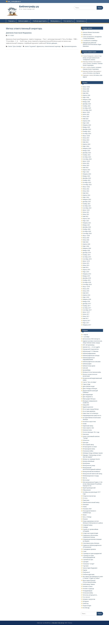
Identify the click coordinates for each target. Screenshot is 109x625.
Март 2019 (86, 271)
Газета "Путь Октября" (15, 46)
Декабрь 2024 (87, 129)
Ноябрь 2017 (86, 306)
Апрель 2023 (86, 169)
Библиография (23, 21)
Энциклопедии (87, 605)
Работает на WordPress (44, 623)
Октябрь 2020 (87, 231)
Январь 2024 (86, 150)
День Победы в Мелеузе (90, 388)
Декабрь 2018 (87, 278)
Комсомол (86, 434)
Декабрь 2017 (87, 303)
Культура (85, 442)
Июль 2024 (86, 138)
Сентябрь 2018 (87, 284)
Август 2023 (86, 161)
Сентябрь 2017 (87, 310)
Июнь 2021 (86, 214)
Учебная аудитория (39, 21)
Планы (85, 506)
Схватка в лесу (87, 34)
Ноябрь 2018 (86, 280)
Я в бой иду (86, 608)
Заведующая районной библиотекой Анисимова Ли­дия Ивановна (92, 44)
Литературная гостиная (90, 446)
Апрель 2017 (86, 320)
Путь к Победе (87, 517)
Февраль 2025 (87, 125)
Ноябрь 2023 (86, 155)
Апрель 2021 (86, 218)
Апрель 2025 (86, 121)
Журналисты (40, 46)
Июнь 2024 (86, 140)
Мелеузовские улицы (89, 465)
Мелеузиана (54, 21)
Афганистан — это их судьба (91, 347)
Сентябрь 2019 (87, 259)
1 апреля (85, 334)
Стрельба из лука (88, 559)
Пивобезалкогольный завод (91, 502)
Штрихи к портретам (89, 599)
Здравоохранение (88, 407)
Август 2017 (86, 312)
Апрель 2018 (86, 295)
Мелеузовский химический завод (92, 473)
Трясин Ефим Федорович (90, 568)
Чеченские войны (88, 593)
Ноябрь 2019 (86, 254)
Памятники (86, 500)
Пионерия (86, 504)
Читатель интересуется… (90, 595)
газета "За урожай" (30, 46)
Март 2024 (86, 146)
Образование (87, 490)
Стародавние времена (89, 549)
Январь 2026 (86, 101)
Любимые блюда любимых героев (93, 453)
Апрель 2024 (86, 144)
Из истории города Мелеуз (91, 409)
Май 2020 (85, 242)
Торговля (85, 566)
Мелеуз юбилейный (88, 461)
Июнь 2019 (86, 265)
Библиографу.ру (29, 6)
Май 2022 (85, 193)
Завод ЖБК (86, 405)
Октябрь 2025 (87, 108)
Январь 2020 (86, 250)
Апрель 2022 (86, 195)
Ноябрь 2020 (86, 229)
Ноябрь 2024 (86, 131)
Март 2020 (86, 246)
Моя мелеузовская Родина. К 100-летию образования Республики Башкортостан (93, 483)
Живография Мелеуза (89, 399)
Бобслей (85, 368)
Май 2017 (85, 318)
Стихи (84, 551)
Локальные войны (88, 451)
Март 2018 (86, 297)
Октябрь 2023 (87, 157)
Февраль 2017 (87, 325)
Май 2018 (85, 293)
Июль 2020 (86, 237)
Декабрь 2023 (87, 152)
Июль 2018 (86, 289)
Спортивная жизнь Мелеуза (91, 543)
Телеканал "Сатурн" (88, 564)
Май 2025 (85, 118)
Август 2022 (86, 186)
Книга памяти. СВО (88, 428)
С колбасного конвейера (90, 40)
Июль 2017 (86, 314)
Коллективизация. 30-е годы (91, 432)
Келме (85, 423)
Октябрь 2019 (87, 257)
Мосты (85, 478)
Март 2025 (86, 123)
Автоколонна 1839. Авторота (91, 339)
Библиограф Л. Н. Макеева (90, 351)
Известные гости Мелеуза (90, 413)
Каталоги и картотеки (89, 421)
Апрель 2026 (86, 95)
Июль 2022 (86, 189)
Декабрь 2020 (87, 227)
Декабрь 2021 (87, 201)
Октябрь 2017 (87, 308)
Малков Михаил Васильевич (91, 32)
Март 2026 (86, 97)
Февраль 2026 (87, 99)
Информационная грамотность (92, 415)
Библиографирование (89, 353)
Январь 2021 (86, 225)
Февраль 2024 (87, 148)
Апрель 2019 (86, 269)
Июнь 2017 (86, 316)
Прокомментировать (70, 46)
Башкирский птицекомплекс (91, 349)
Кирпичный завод (88, 426)
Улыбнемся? (86, 572)
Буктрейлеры (86, 370)
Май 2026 (85, 93)
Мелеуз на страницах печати (91, 459)
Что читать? (67, 21)
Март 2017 (86, 323)
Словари (85, 527)
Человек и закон (87, 586)
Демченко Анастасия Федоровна (19, 33)
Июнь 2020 (86, 240)
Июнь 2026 (86, 91)
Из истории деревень (89, 411)
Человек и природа (88, 588)
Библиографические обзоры (91, 355)
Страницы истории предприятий (92, 553)
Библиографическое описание (91, 361)
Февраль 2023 (87, 174)
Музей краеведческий (89, 488)
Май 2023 (85, 167)
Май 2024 (85, 142)
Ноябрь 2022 (86, 180)
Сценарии (85, 561)
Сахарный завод (87, 525)
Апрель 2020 (86, 244)
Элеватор (85, 603)
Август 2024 (86, 135)
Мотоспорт (86, 480)
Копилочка (80, 21)
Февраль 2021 (87, 223)
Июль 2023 (86, 163)
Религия (85, 519)
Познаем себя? (87, 509)
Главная (11, 21)
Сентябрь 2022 (87, 184)
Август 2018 (86, 286)
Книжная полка (87, 430)
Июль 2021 (86, 212)
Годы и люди (86, 384)
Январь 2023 (86, 176)
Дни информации (88, 394)
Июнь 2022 (86, 191)
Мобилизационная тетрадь (91, 476)
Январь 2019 (86, 276)
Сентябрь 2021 (87, 208)
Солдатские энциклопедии (90, 533)
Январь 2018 (86, 301)
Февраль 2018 (87, 299)
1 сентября (86, 337)
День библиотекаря (88, 386)
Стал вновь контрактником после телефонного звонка (92, 57)
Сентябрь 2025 (87, 110)
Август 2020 (86, 235)
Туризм (85, 570)
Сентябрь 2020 (87, 233)
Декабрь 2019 (87, 252)
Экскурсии (86, 601)
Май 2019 (85, 267)
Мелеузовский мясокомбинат (91, 471)
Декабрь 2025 (87, 104)
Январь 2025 (86, 127)
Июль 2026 (86, 89)
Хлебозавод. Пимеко (89, 584)
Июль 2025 (86, 114)
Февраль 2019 (87, 274)
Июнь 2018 (86, 291)
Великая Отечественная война (92, 372)
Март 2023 (86, 172)
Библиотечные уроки (89, 366)
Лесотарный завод (88, 444)
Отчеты (85, 498)
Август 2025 (86, 112)
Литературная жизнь (89, 449)
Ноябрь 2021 (86, 203)
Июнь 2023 (86, 165)
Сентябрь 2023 (87, 159)
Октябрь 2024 (87, 133)
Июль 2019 (86, 263)
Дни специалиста (88, 396)
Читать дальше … (52, 43)
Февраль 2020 (87, 248)
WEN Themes (68, 623)
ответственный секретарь (53, 46)
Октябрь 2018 (87, 282)
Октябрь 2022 (87, 182)
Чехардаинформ (87, 591)
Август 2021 (86, 210)
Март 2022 (86, 197)
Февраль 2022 (87, 199)
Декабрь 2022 (87, 178)
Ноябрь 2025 (86, 106)
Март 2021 (86, 220)
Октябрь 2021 (87, 206)
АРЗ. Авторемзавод (88, 345)
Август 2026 (86, 87)
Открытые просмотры (89, 496)
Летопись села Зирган (93, 73)
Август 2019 (86, 261)
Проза (84, 515)
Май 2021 (85, 216)
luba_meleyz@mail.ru (14, 1)
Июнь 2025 (86, 116)
